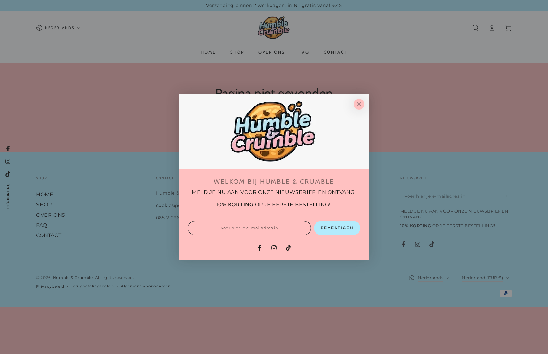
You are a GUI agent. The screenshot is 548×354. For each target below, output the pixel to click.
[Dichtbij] (359, 104)
